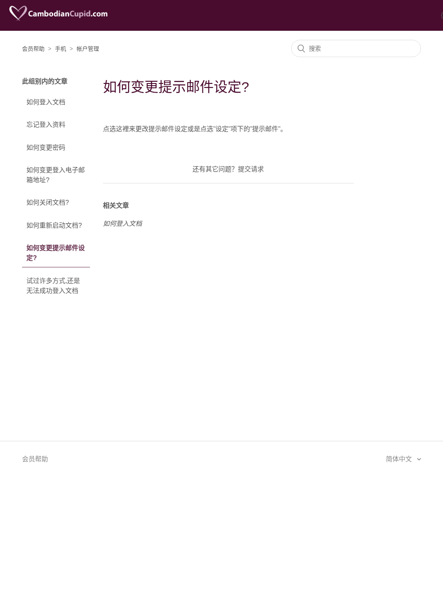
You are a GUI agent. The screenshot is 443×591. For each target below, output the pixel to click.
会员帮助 (33, 48)
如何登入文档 (45, 102)
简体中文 (400, 459)
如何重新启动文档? (54, 225)
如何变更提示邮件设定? (55, 252)
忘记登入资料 (45, 124)
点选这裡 (116, 128)
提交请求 (251, 169)
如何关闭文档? (47, 202)
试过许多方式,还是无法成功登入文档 (53, 285)
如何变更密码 (45, 147)
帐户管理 (88, 48)
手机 (60, 48)
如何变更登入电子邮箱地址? (55, 174)
